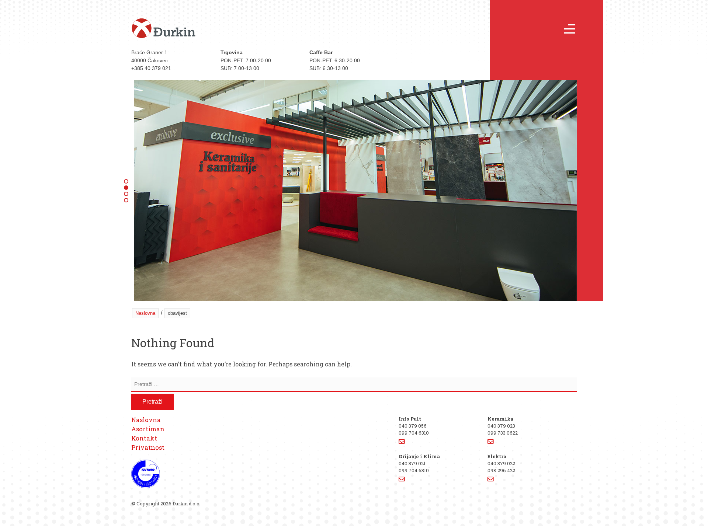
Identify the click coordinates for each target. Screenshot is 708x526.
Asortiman (147, 429)
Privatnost (147, 447)
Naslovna (145, 313)
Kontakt (144, 438)
